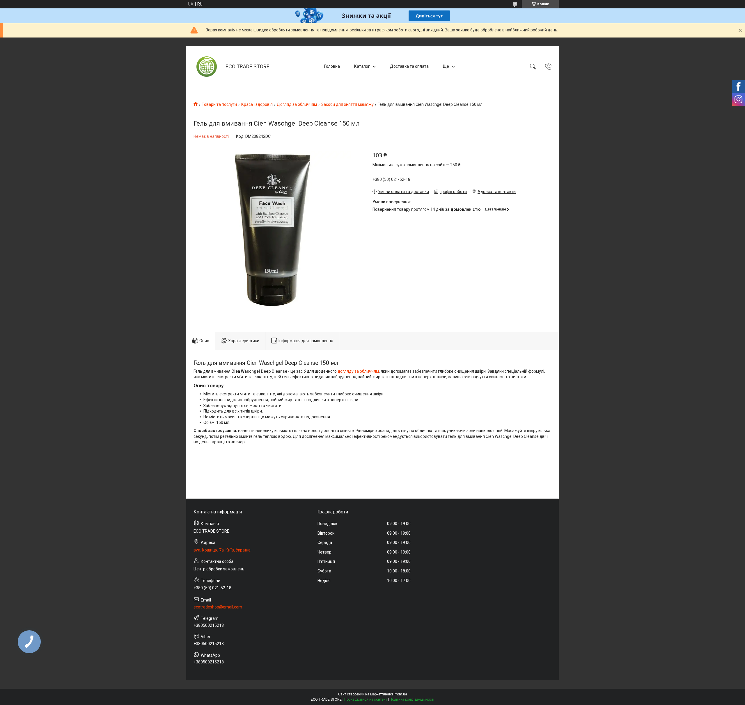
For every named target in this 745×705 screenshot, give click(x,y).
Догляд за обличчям (297, 104)
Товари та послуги (219, 104)
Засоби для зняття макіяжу (347, 104)
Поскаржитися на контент (365, 699)
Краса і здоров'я (257, 104)
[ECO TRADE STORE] (206, 66)
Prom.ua (400, 694)
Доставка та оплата (409, 66)
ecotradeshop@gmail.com (218, 607)
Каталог (362, 66)
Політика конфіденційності (412, 699)
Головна (332, 66)
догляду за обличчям (358, 371)
